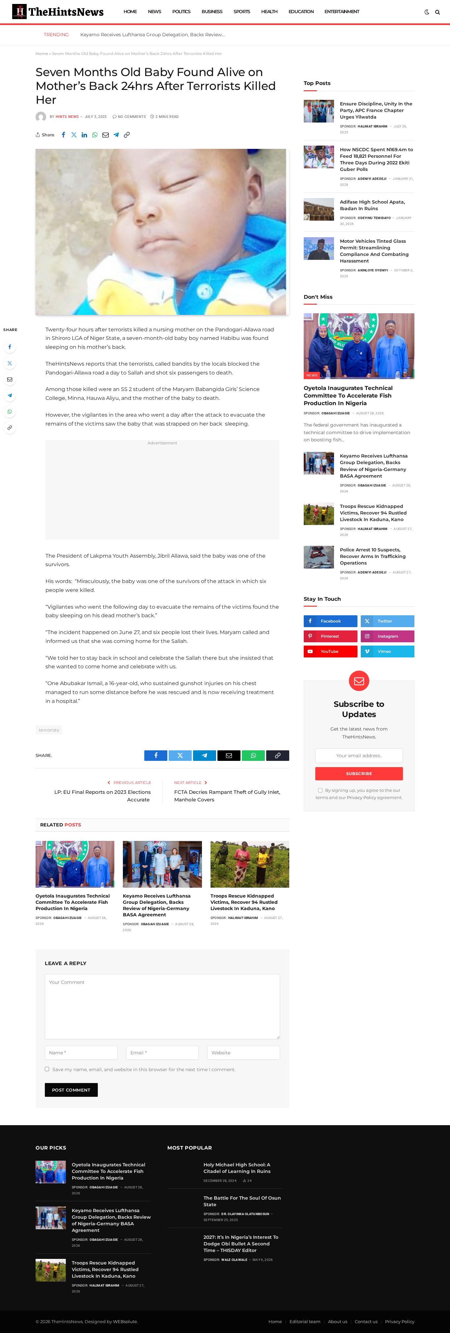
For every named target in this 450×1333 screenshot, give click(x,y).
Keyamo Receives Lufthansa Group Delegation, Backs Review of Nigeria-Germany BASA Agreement (154, 35)
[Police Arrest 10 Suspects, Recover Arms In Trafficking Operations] (319, 557)
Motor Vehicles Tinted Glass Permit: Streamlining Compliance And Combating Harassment (374, 251)
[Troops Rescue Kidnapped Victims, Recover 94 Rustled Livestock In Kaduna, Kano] (250, 864)
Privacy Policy (361, 797)
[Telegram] (9, 395)
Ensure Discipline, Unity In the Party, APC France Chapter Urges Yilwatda (376, 110)
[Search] (437, 11)
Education (301, 11)
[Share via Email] (105, 135)
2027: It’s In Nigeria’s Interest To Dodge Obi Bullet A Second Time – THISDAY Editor (241, 1243)
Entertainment (341, 11)
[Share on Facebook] (63, 135)
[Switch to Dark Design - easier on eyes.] (427, 11)
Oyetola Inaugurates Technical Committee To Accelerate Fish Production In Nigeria (73, 902)
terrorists (49, 730)
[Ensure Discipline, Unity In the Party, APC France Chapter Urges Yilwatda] (319, 111)
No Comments (132, 117)
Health (269, 11)
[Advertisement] (162, 493)
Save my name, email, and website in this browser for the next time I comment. (144, 1069)
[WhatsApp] (9, 411)
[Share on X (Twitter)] (74, 135)
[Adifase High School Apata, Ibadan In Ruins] (319, 209)
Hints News (67, 117)
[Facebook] (9, 347)
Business (212, 11)
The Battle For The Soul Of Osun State (242, 1201)
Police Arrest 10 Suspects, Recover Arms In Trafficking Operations (373, 556)
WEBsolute (125, 1321)
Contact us (366, 1321)
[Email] (9, 379)
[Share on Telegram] (116, 135)
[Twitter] (9, 363)
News (154, 11)
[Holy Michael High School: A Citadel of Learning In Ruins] (182, 1172)
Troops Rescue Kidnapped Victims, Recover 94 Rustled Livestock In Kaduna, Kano (244, 902)
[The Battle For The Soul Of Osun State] (182, 1205)
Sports (242, 11)
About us (337, 1321)
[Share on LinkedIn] (84, 135)
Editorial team (305, 1321)
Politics (181, 11)
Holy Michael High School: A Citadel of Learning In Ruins (237, 1168)
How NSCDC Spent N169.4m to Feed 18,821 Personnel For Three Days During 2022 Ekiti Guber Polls (376, 159)
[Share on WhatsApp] (95, 135)
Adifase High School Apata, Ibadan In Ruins (372, 205)
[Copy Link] (126, 135)
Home (130, 11)
